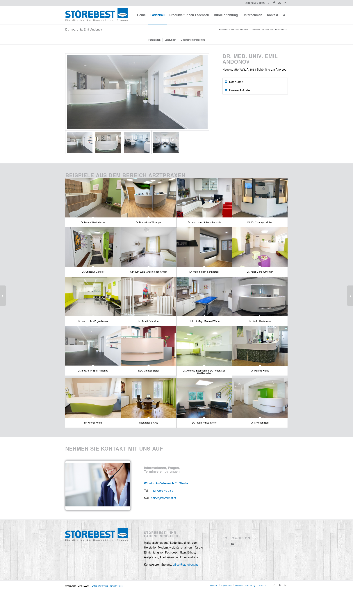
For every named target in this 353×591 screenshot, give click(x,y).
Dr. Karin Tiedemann (260, 321)
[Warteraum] (165, 142)
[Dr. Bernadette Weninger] (148, 198)
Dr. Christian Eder (259, 422)
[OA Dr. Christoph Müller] (260, 198)
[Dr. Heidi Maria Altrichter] (260, 247)
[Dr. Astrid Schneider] (148, 296)
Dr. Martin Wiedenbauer (93, 222)
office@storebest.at (163, 498)
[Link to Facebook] (274, 3)
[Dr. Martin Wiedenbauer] (93, 198)
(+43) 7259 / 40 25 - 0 (256, 3)
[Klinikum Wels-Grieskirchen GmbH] (148, 247)
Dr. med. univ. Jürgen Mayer (93, 321)
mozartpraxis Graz (148, 422)
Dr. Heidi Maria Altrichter (260, 271)
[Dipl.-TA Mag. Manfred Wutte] (204, 296)
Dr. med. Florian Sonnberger (204, 271)
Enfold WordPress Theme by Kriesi (107, 585)
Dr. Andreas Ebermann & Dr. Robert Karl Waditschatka (204, 372)
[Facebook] (226, 544)
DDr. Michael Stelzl (148, 370)
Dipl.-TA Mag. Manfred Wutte (204, 321)
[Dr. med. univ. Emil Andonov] (93, 346)
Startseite (244, 29)
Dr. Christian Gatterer (93, 271)
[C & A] (3, 295)
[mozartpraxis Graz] (148, 398)
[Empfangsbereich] (137, 92)
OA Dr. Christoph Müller (259, 222)
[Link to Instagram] (279, 3)
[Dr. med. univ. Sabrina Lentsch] (204, 198)
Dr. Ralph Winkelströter (204, 422)
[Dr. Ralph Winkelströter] (204, 398)
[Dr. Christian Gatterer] (93, 247)
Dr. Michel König (93, 422)
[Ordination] (137, 142)
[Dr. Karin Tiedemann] (260, 296)
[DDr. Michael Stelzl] (148, 346)
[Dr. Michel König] (93, 398)
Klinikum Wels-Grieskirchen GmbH (148, 271)
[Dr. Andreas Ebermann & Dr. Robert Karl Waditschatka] (204, 346)
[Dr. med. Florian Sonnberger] (204, 247)
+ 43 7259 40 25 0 (162, 490)
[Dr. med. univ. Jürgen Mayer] (93, 296)
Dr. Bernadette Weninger (148, 222)
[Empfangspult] (108, 142)
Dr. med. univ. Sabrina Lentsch (204, 222)
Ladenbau (255, 29)
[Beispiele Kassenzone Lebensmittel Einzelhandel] (350, 295)
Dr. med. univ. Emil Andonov (83, 29)
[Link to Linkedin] (285, 3)
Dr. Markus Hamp (259, 370)
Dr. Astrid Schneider (148, 321)
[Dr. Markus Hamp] (260, 346)
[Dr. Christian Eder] (260, 398)
